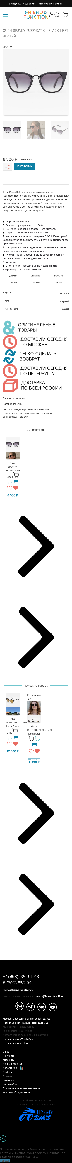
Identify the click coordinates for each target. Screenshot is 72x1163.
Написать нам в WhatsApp (18, 1039)
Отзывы (7, 1076)
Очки (19, 403)
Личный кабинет (12, 1064)
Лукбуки (8, 1072)
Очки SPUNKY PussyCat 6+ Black (13, 469)
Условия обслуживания (16, 1092)
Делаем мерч (11, 1068)
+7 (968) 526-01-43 (21, 976)
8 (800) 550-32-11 (20, 982)
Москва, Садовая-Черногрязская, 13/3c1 (26, 1018)
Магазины (8, 1059)
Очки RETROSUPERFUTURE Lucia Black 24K (18, 725)
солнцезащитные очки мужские (21, 413)
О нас (6, 1051)
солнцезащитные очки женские (30, 409)
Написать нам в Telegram (17, 1043)
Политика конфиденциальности (22, 1088)
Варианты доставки (14, 398)
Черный (64, 301)
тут (37, 1156)
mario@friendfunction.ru (18, 989)
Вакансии (8, 1080)
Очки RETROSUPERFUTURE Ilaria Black (40, 730)
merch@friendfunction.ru (50, 996)
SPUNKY (8, 46)
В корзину (24, 166)
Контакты (8, 1055)
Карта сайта (10, 1084)
